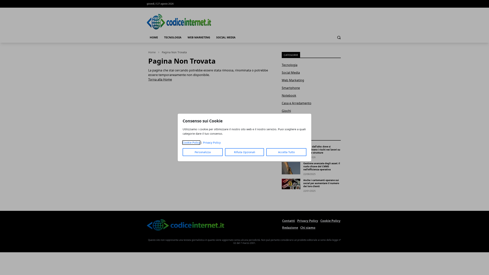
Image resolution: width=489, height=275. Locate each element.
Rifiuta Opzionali (244, 152)
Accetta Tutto (286, 152)
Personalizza (203, 152)
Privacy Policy (212, 142)
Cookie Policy (191, 142)
